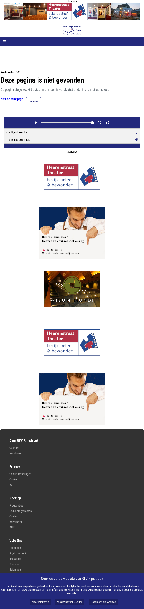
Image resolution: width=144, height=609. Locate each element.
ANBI (12, 527)
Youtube (14, 564)
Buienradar (15, 569)
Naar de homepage (12, 99)
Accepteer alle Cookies (103, 602)
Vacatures (15, 453)
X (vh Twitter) (17, 553)
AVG (11, 485)
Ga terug (33, 101)
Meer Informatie (40, 602)
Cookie (13, 479)
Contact (14, 516)
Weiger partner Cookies (69, 602)
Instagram (15, 559)
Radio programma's (20, 511)
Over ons (14, 448)
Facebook (15, 548)
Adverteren (15, 522)
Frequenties (16, 505)
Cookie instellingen (20, 474)
